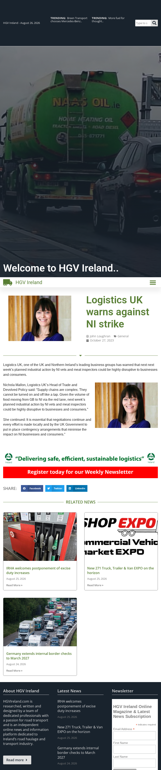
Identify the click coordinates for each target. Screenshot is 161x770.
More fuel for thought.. (108, 19)
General (123, 336)
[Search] (154, 23)
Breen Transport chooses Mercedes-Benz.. (69, 19)
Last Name (120, 756)
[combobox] (143, 23)
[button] (153, 282)
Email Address (124, 729)
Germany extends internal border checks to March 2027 (78, 753)
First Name (120, 742)
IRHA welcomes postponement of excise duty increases (76, 706)
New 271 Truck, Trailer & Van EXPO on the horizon (80, 729)
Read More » (14, 585)
